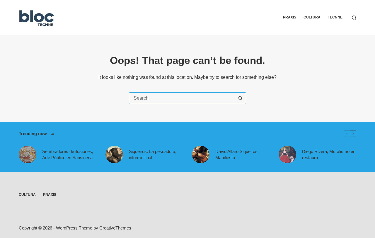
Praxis (289, 17)
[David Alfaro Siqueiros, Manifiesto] (200, 154)
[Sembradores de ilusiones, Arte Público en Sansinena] (27, 154)
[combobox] (182, 98)
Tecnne (335, 17)
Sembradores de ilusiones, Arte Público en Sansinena (67, 154)
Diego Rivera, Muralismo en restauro (328, 154)
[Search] (354, 18)
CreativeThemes (115, 227)
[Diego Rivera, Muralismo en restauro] (287, 154)
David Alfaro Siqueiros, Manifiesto (237, 154)
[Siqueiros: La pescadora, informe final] (114, 154)
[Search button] (240, 98)
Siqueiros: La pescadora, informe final (152, 154)
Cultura (312, 17)
